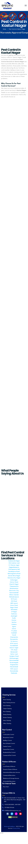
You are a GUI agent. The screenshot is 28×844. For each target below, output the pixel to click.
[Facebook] (7, 813)
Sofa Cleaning (6, 705)
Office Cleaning (7, 723)
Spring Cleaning (7, 714)
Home (4, 29)
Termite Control (7, 746)
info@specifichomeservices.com (12, 810)
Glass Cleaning (7, 720)
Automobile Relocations (9, 781)
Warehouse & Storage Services (11, 778)
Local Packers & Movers (9, 766)
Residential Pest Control (9, 752)
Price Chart (6, 786)
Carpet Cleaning (7, 708)
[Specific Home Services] (7, 5)
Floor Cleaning (6, 711)
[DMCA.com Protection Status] (17, 817)
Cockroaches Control (8, 734)
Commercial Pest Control (9, 755)
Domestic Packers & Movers (10, 769)
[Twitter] (11, 813)
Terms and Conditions (9, 826)
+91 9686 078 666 (9, 807)
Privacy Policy (16, 828)
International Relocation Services (11, 772)
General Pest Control (8, 749)
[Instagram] (16, 813)
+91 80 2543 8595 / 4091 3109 (12, 804)
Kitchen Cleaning (7, 717)
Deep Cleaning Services (9, 702)
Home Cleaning (7, 699)
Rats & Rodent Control (9, 743)
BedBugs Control (7, 740)
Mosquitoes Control (8, 737)
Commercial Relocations (9, 775)
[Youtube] (20, 813)
